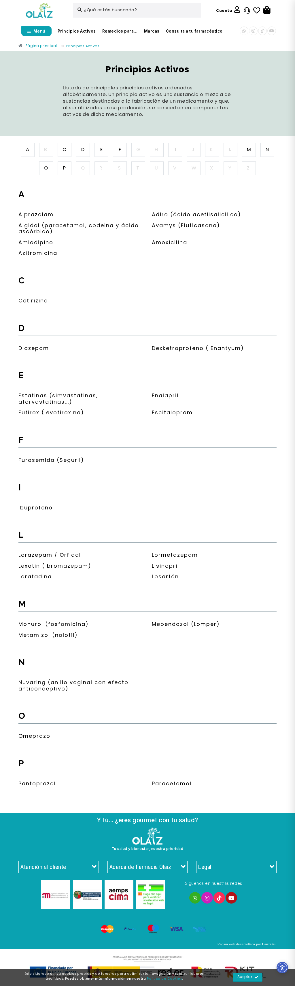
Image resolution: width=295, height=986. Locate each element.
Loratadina (35, 577)
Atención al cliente (43, 866)
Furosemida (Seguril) (51, 461)
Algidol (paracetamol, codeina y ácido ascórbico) (78, 229)
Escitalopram (172, 413)
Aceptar (244, 977)
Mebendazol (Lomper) (186, 625)
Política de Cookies (164, 978)
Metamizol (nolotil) (48, 636)
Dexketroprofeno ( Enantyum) (198, 349)
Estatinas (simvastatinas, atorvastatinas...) (58, 400)
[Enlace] (39, 10)
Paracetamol (172, 784)
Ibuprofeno (35, 508)
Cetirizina (33, 301)
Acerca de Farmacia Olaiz (140, 866)
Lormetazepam (175, 556)
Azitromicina (37, 254)
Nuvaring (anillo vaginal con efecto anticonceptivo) (73, 686)
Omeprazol (35, 737)
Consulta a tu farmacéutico (194, 31)
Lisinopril (165, 567)
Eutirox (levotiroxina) (51, 413)
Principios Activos (77, 31)
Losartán (165, 577)
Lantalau (269, 944)
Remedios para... (120, 31)
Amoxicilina (169, 243)
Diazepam (33, 349)
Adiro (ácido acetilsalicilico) (196, 215)
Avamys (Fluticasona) (186, 226)
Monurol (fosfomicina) (53, 625)
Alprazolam (36, 215)
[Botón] (267, 10)
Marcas (152, 31)
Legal (204, 866)
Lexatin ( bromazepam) (54, 567)
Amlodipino (35, 243)
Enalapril (165, 396)
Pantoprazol (37, 784)
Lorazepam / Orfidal (49, 556)
